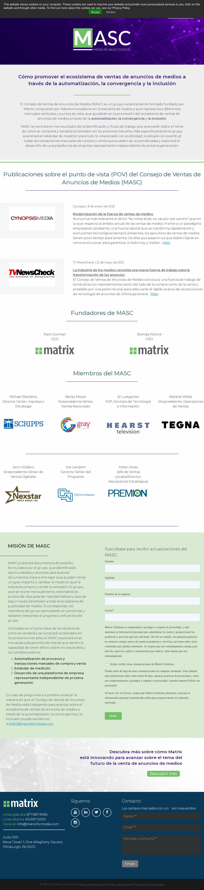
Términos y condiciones (149, 884)
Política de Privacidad (92, 884)
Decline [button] (111, 12)
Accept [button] (95, 12)
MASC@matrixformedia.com (31, 724)
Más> (167, 243)
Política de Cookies (120, 884)
